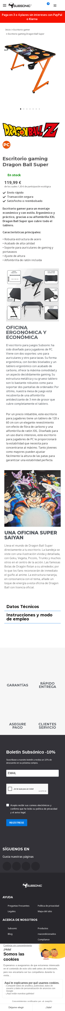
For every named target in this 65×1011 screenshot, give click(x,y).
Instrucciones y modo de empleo (29, 617)
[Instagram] (35, 866)
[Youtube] (16, 866)
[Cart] (47, 5)
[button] (20, 108)
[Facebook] (7, 866)
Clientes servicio (47, 726)
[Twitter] (26, 866)
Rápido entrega (47, 685)
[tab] (32, 607)
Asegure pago (17, 726)
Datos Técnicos (22, 606)
